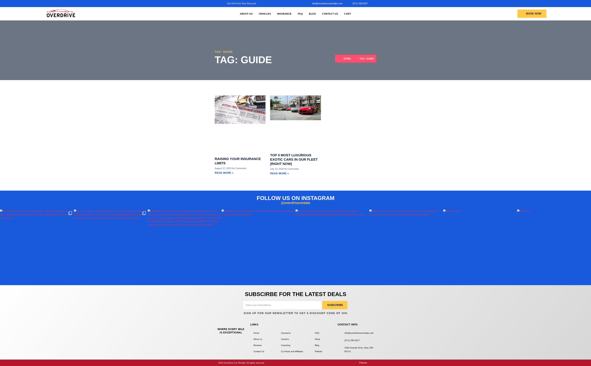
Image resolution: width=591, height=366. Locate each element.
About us (246, 13)
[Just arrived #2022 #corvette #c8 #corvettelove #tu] (332, 246)
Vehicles (265, 13)
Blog (312, 13)
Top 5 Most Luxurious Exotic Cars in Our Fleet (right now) (294, 159)
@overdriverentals (295, 203)
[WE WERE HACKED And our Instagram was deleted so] (185, 246)
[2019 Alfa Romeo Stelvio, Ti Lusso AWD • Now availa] (37, 246)
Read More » (224, 172)
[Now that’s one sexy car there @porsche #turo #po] (406, 246)
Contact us (330, 13)
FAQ (300, 13)
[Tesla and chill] (480, 246)
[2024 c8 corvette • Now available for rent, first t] (111, 246)
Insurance (284, 13)
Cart (347, 13)
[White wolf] (554, 246)
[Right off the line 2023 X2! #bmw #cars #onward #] (259, 246)
